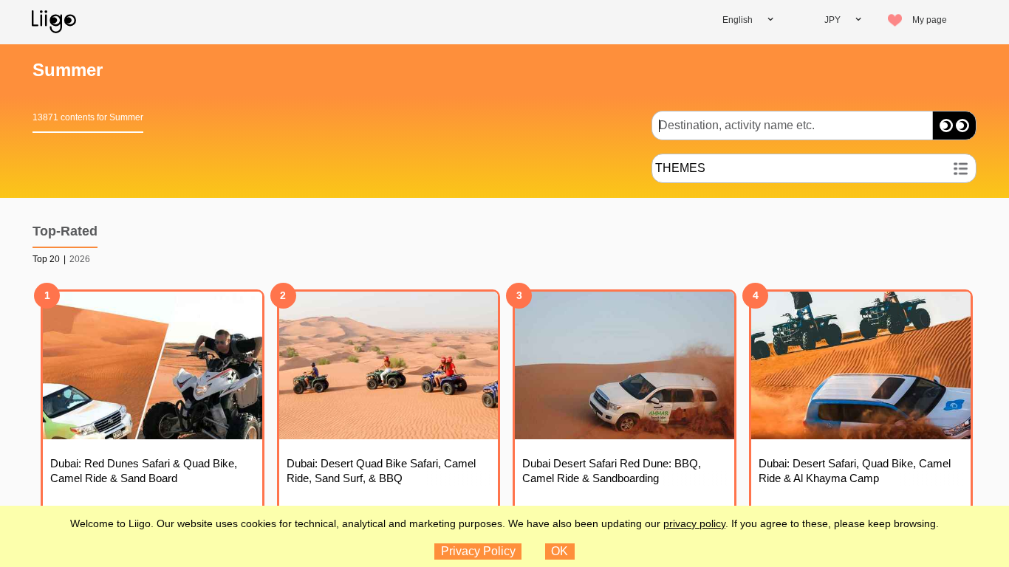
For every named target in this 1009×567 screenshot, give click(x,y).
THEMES (680, 168)
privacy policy (694, 523)
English (737, 20)
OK (559, 551)
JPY (832, 20)
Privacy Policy (478, 551)
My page (929, 20)
